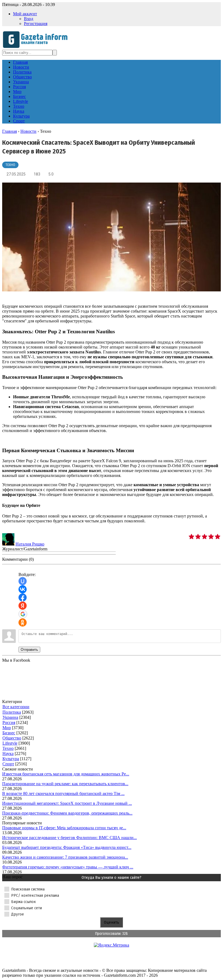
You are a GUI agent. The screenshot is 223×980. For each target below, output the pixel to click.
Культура (10, 758)
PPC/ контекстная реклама (35, 895)
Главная (9, 131)
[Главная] (37, 47)
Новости (28, 131)
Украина (10, 717)
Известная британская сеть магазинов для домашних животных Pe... (65, 774)
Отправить (29, 650)
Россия (8, 722)
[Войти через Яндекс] (22, 606)
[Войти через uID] (22, 581)
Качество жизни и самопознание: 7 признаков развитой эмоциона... (65, 857)
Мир (6, 727)
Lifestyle (9, 743)
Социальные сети (26, 907)
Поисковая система (28, 889)
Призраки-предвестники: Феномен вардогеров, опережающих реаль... (67, 813)
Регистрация (35, 23)
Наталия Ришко (30, 544)
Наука (8, 753)
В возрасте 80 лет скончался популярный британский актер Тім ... (63, 793)
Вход (28, 18)
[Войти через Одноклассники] (22, 622)
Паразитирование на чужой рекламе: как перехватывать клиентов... (65, 783)
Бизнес (8, 733)
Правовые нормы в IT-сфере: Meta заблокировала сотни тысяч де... (64, 827)
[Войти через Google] (22, 614)
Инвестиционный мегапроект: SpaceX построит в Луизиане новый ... (67, 803)
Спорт (8, 764)
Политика (11, 712)
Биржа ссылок (23, 901)
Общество (11, 738)
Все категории (15, 706)
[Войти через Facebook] (22, 597)
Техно (10, 165)
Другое (17, 914)
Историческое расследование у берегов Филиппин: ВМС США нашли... (69, 837)
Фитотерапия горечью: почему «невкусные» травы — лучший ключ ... (67, 867)
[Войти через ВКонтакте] (22, 589)
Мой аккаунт (25, 13)
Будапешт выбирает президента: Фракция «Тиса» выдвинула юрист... (66, 847)
